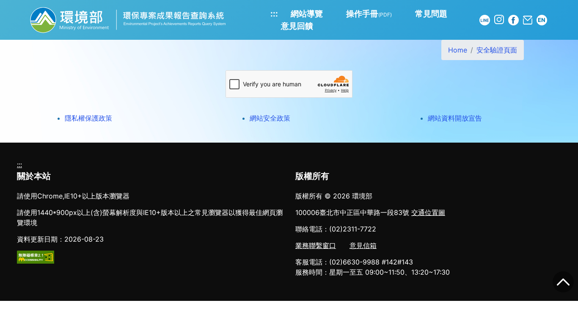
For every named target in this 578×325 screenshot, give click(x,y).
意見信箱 (363, 245)
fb (513, 20)
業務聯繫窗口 (315, 245)
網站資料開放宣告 (455, 118)
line (484, 20)
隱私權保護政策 (88, 118)
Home (457, 50)
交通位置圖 (428, 212)
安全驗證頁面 (496, 50)
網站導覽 (307, 13)
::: (274, 13)
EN (541, 20)
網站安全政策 (270, 118)
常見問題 (431, 13)
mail (527, 20)
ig (499, 20)
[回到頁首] (563, 281)
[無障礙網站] (35, 256)
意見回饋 (297, 26)
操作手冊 (369, 13)
